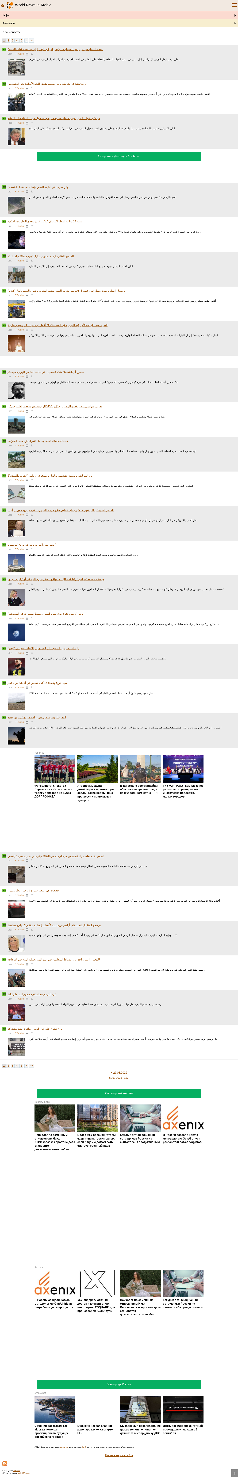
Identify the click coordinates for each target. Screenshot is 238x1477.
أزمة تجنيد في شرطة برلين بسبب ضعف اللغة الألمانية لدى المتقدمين (47, 83)
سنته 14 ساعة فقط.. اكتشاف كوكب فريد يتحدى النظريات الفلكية (45, 221)
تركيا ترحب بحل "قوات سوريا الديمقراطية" (32, 994)
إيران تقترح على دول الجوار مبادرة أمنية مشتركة (35, 1028)
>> (31, 40)
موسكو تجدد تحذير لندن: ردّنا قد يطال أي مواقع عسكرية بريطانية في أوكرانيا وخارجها (56, 579)
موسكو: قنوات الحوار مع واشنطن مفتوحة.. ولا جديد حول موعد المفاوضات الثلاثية (54, 118)
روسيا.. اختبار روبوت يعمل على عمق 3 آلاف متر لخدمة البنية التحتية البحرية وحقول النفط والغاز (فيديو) (66, 290)
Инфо (6, 15)
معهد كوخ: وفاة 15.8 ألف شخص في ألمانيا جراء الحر (38, 682)
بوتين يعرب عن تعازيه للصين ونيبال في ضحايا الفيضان (38, 186)
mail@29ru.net (24, 1473)
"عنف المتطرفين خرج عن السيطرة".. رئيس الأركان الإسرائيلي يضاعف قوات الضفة (55, 49)
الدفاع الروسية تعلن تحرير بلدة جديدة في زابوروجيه (37, 717)
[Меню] (234, 5)
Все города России (119, 1384)
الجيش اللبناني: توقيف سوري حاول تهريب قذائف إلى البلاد (41, 256)
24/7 (84, 1447)
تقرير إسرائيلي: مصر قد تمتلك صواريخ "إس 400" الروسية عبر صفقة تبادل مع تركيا (55, 406)
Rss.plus (39, 752)
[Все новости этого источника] (27, 54)
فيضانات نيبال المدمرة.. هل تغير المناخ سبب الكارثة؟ (38, 440)
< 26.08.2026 (119, 1072)
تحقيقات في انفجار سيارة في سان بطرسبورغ (34, 890)
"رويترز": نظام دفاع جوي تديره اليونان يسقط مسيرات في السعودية (46, 613)
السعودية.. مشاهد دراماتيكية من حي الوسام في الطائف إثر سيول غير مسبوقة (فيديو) (56, 856)
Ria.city (38, 1267)
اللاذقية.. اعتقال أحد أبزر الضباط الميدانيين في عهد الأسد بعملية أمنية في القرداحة (54, 959)
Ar (32, 53)
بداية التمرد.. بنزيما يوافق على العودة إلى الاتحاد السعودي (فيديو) (44, 648)
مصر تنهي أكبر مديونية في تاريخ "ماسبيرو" (32, 544)
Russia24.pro (42, 1101)
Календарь (9, 23)
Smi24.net (40, 1393)
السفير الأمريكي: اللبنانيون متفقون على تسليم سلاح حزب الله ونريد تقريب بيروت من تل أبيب (61, 510)
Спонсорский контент (119, 1093)
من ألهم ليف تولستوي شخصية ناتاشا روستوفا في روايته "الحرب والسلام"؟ (50, 475)
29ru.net (16, 1471)
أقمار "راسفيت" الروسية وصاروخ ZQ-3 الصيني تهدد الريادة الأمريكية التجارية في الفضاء (58, 325)
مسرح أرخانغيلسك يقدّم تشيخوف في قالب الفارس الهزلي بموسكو (46, 371)
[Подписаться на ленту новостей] (4, 1463)
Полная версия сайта (119, 1455)
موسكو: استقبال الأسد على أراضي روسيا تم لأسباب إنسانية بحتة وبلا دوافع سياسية (54, 925)
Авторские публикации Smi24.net (119, 156)
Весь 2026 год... (119, 1077)
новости (64, 1447)
